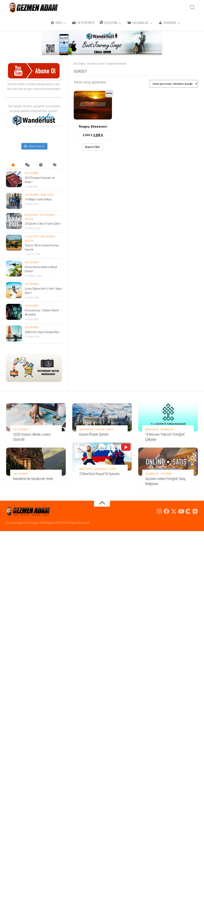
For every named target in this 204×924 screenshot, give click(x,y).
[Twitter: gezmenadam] (174, 511)
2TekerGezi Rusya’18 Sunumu (99, 474)
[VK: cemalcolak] (195, 511)
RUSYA (109, 429)
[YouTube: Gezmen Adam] (181, 511)
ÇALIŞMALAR (100, 468)
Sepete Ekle (92, 147)
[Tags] (55, 165)
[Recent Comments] (27, 165)
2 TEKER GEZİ (31, 236)
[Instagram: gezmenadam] (159, 511)
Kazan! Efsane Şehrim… (94, 434)
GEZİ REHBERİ (32, 173)
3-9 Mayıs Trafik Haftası (38, 199)
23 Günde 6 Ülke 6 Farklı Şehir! (42, 223)
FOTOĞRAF (166, 473)
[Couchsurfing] (188, 511)
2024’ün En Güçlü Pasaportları (42, 332)
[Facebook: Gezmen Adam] (166, 511)
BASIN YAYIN (47, 194)
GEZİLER (29, 219)
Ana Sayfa (79, 63)
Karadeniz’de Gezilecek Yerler (33, 479)
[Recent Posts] (41, 165)
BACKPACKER (31, 215)
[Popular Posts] (13, 165)
